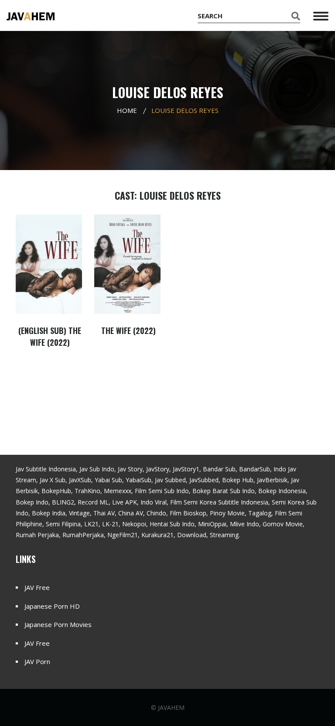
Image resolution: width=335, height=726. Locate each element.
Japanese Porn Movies (58, 624)
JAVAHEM (171, 707)
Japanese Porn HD (52, 606)
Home (127, 110)
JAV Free (37, 587)
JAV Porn (37, 661)
